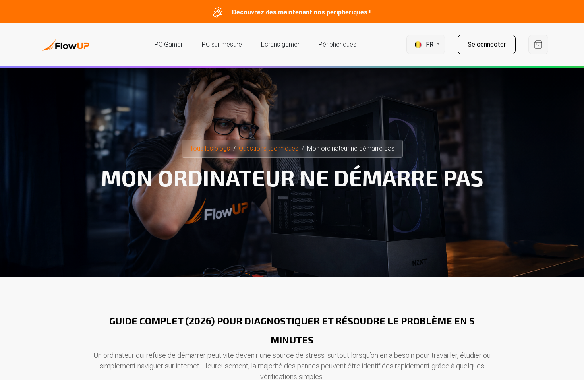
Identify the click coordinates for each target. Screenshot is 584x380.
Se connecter (487, 44)
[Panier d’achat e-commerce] (538, 45)
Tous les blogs (210, 148)
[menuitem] (168, 44)
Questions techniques (268, 148)
